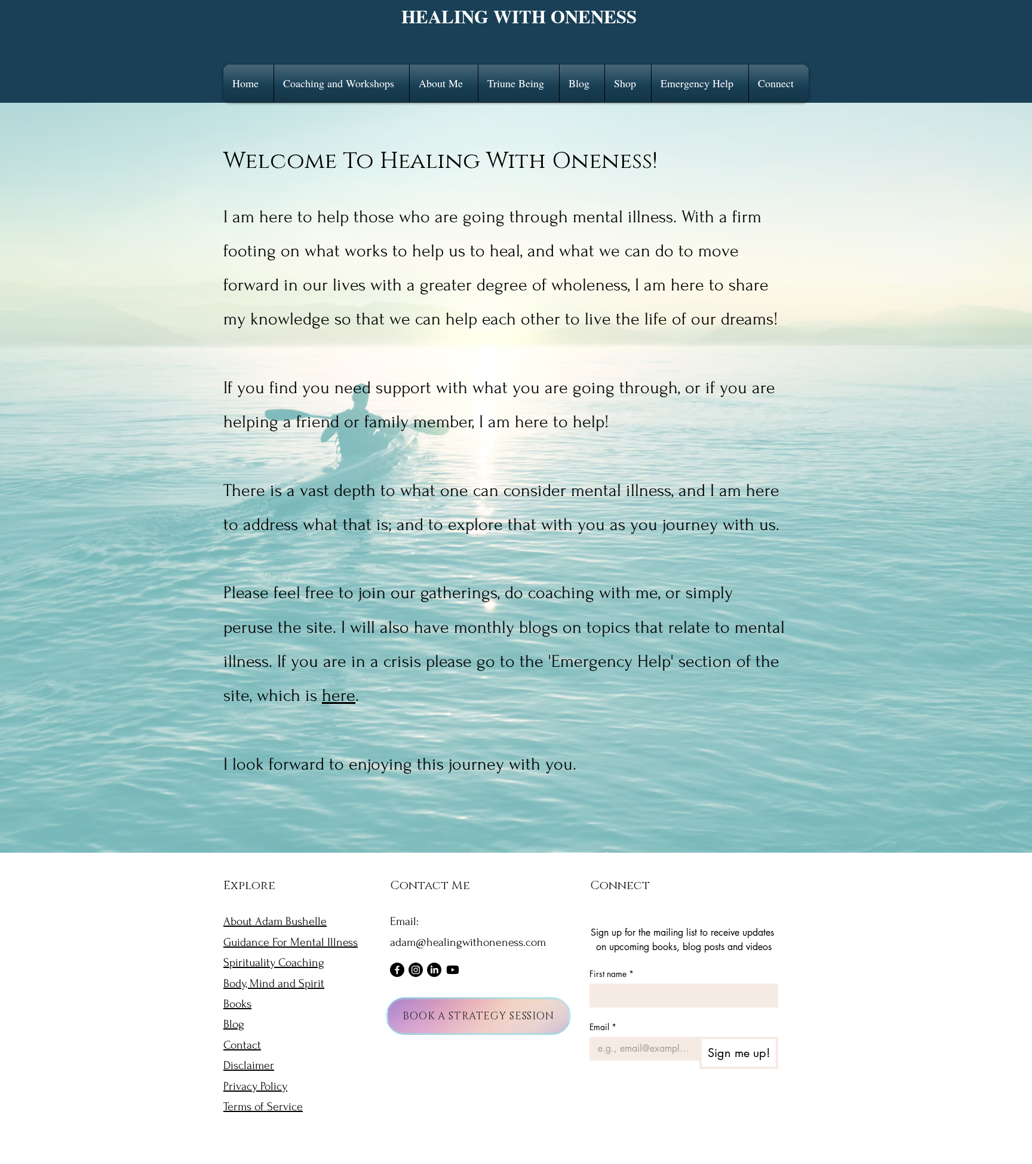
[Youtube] (453, 970)
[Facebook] (397, 970)
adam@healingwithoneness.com (468, 942)
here (338, 695)
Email (602, 1027)
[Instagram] (415, 970)
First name (611, 974)
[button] (341, 83)
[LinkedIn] (434, 970)
